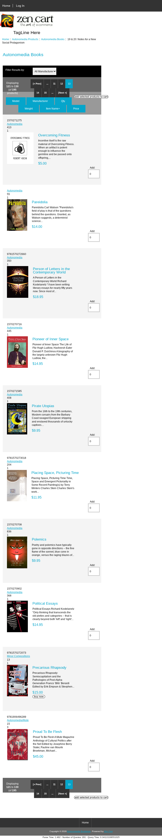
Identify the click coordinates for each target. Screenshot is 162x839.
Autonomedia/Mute (18, 720)
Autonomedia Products (25, 39)
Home (6, 5)
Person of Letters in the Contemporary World (51, 270)
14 (37, 92)
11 (54, 83)
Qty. (63, 101)
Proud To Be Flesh (47, 732)
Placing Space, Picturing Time (55, 473)
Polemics (39, 539)
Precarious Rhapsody (49, 667)
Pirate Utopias (43, 406)
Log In (20, 5)
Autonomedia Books (52, 39)
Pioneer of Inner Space (50, 339)
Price (76, 108)
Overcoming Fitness (54, 135)
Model (15, 101)
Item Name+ (53, 108)
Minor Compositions (18, 656)
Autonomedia (14, 124)
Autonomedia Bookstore (79, 831)
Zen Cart (108, 831)
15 (45, 92)
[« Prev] (37, 83)
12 (61, 83)
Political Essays (45, 603)
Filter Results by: (14, 70)
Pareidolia (39, 202)
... (47, 83)
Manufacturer (40, 101)
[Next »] (62, 92)
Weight (29, 108)
